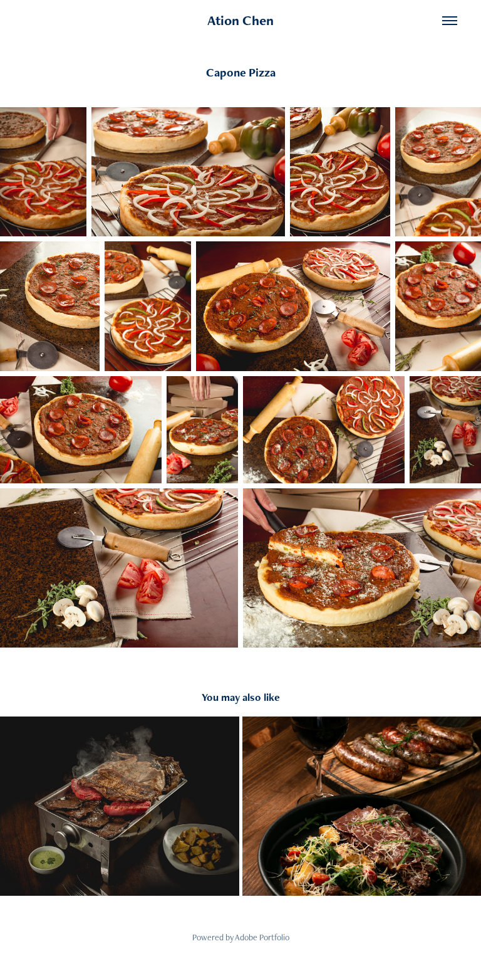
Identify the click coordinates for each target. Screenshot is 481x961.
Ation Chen (240, 20)
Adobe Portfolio (262, 937)
